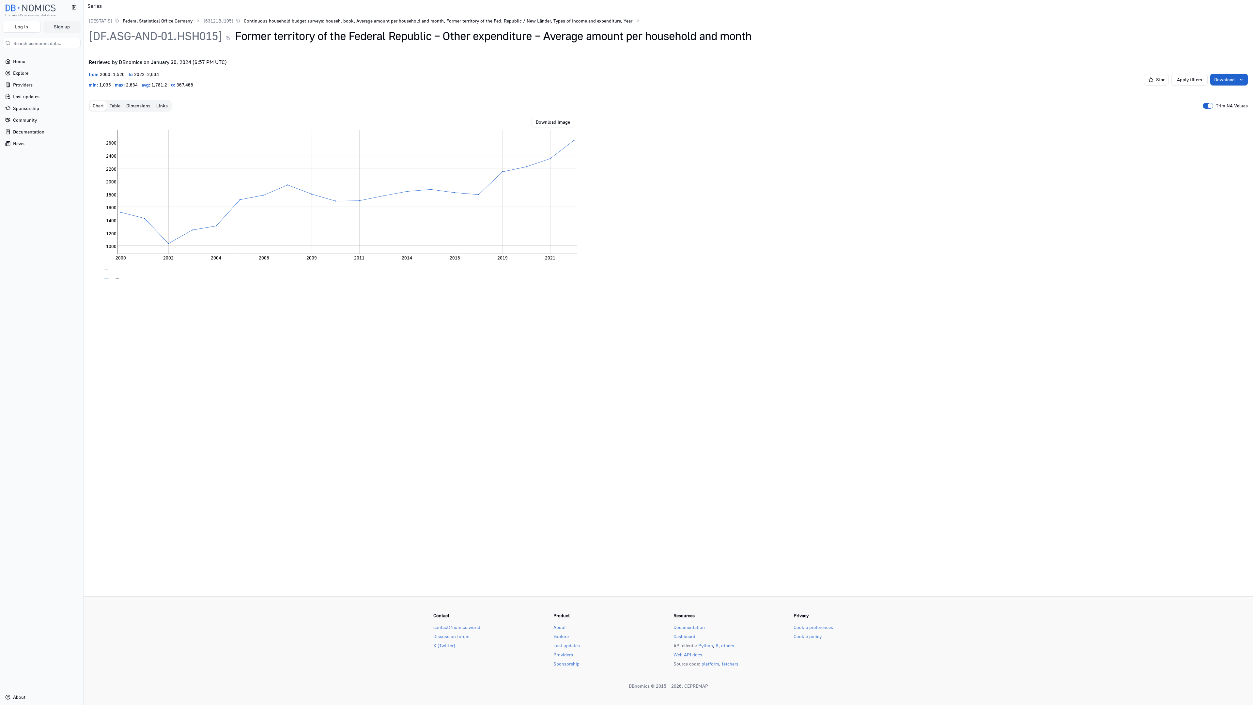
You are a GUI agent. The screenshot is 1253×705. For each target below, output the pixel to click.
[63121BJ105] (218, 21)
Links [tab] (162, 105)
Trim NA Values (1232, 105)
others (727, 645)
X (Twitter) (444, 645)
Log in (21, 26)
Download (1224, 79)
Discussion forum (451, 636)
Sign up (62, 26)
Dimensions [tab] (138, 105)
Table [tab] (115, 105)
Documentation (689, 627)
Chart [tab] (98, 105)
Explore (561, 636)
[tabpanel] (668, 197)
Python (705, 645)
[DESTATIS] (100, 21)
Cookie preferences (813, 627)
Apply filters (1189, 79)
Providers (563, 654)
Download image (553, 122)
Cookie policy (808, 636)
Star (1160, 79)
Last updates (566, 645)
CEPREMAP (696, 686)
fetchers (730, 663)
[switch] (1208, 106)
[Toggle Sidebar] (83, 352)
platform (710, 663)
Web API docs (687, 654)
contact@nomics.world (456, 627)
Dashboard (684, 636)
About (559, 627)
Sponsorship (566, 663)
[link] (141, 20)
